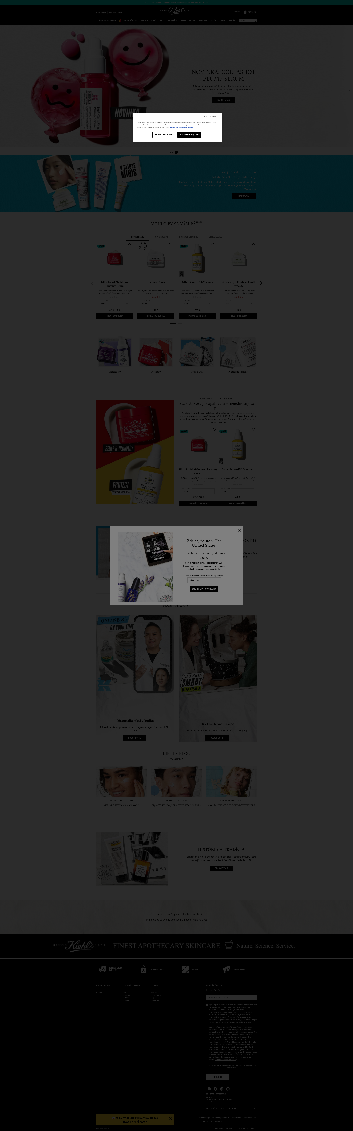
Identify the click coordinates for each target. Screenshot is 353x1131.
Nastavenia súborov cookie (164, 135)
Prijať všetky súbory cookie (189, 135)
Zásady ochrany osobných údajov (181, 127)
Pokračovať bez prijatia (212, 116)
